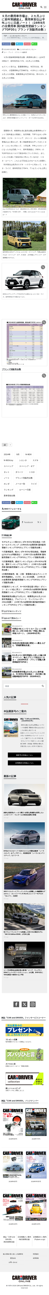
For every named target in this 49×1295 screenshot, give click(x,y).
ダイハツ (19, 472)
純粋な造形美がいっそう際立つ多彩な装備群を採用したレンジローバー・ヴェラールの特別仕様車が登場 (24, 814)
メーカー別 (20, 484)
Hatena (20, 44)
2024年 (7, 454)
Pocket (28, 44)
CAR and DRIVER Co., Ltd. (26, 1286)
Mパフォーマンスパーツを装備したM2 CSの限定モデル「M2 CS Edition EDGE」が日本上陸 (23, 933)
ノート (7, 478)
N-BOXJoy (8, 460)
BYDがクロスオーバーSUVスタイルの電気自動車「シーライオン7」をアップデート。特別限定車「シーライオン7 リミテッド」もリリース (24, 853)
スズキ (35, 460)
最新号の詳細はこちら (24, 755)
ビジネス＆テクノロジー (27, 49)
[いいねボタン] (5, 444)
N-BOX (28, 454)
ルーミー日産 (25, 489)
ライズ (34, 484)
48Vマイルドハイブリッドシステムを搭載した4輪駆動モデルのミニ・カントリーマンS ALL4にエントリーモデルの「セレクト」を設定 (24, 893)
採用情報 (36, 1258)
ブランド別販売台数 (24, 478)
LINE (35, 44)
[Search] (42, 686)
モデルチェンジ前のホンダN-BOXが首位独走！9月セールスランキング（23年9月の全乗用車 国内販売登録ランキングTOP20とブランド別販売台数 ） (24, 545)
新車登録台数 (9, 495)
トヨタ (32, 472)
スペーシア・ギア (26, 466)
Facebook (7, 44)
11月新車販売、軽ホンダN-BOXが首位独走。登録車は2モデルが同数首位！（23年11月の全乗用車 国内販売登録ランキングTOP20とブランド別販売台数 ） (24, 554)
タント (7, 472)
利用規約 (36, 1254)
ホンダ (7, 484)
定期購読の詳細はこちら (24, 763)
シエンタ (23, 460)
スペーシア (8, 466)
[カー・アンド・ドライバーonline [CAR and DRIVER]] (24, 5)
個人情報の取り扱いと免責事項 (13, 1254)
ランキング (8, 489)
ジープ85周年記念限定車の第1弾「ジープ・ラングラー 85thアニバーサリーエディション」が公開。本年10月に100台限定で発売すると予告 (23, 972)
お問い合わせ (13, 1262)
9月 (18, 454)
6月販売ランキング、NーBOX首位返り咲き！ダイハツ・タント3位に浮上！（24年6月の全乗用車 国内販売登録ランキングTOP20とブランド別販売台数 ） (24, 589)
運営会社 (13, 1258)
